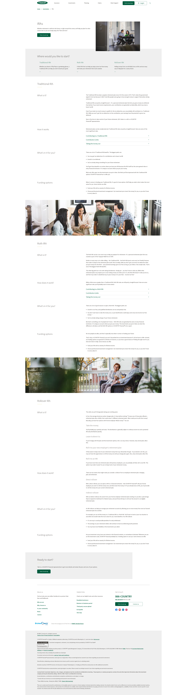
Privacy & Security (48, 635)
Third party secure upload (84, 606)
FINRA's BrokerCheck (77, 623)
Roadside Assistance (82, 600)
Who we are (40, 602)
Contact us (136, 604)
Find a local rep (128, 3)
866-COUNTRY (123, 596)
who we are (96, 639)
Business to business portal (84, 603)
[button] (150, 3)
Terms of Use (40, 635)
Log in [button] (142, 3)
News (38, 611)
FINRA (124, 648)
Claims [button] (100, 3)
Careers (39, 615)
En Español (80, 609)
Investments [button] (71, 3)
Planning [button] (86, 3)
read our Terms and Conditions (61, 655)
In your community (42, 608)
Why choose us (41, 605)
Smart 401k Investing (67, 681)
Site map (79, 612)
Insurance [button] (56, 3)
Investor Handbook (48, 650)
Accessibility (57, 635)
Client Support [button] (114, 3)
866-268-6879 (119, 599)
